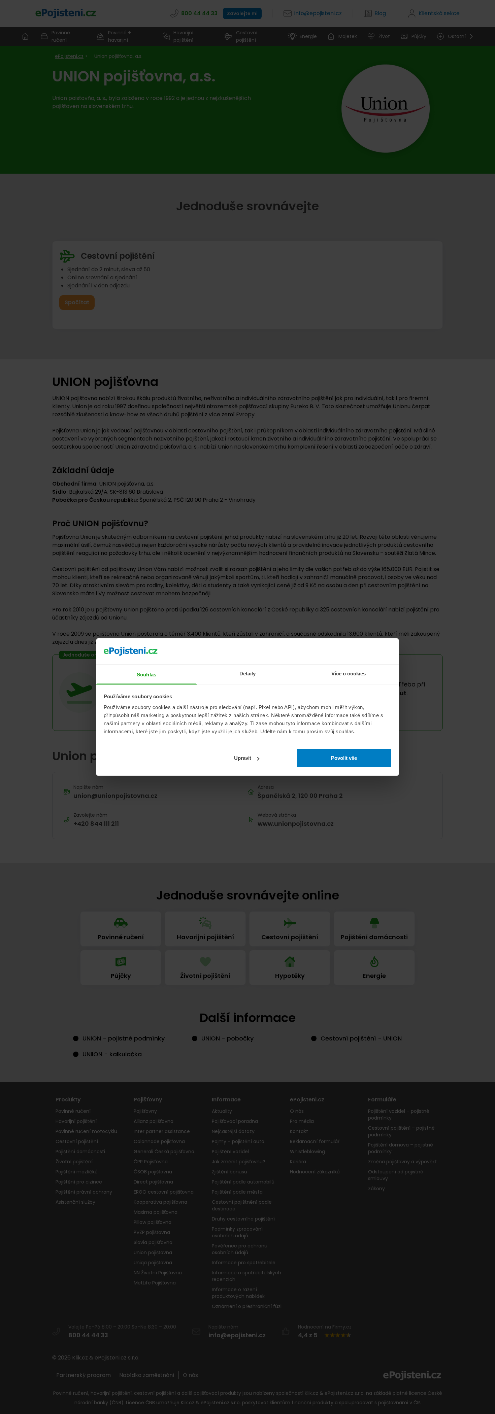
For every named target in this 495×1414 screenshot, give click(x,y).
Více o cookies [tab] (348, 673)
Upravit (242, 758)
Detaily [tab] (247, 673)
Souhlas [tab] (146, 674)
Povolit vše (344, 758)
